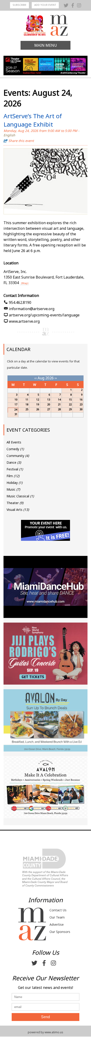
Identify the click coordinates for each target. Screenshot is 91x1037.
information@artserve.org (31, 308)
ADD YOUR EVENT (45, 5)
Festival (15, 469)
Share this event (21, 140)
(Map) (24, 283)
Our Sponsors (59, 931)
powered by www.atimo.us (45, 1032)
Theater (15, 503)
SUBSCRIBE (19, 5)
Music (13, 489)
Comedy (15, 449)
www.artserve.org (24, 321)
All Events (14, 442)
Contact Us (57, 910)
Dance (14, 462)
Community (18, 455)
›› (56, 378)
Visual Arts (18, 509)
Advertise (56, 924)
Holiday (14, 482)
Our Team (57, 917)
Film (13, 476)
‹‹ (35, 378)
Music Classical (20, 496)
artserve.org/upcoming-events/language (44, 315)
